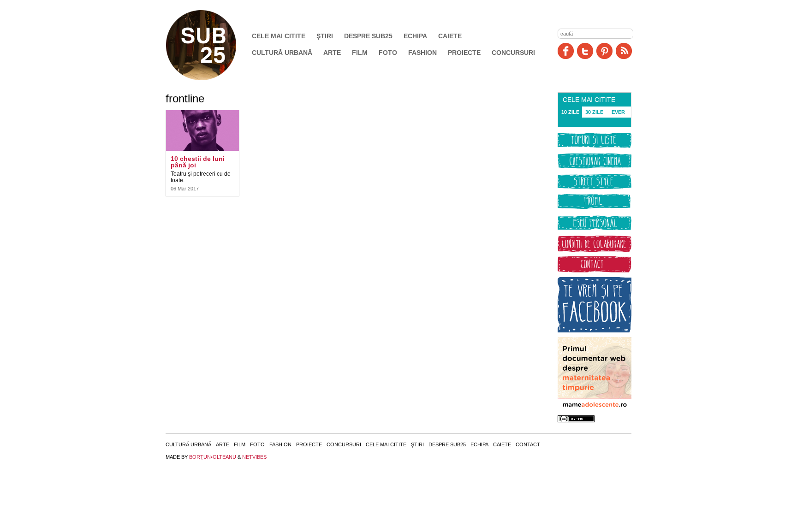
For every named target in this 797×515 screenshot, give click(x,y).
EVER (618, 112)
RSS (624, 51)
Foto (388, 52)
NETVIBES (254, 457)
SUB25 (212, 45)
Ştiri (324, 36)
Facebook (566, 51)
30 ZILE (594, 112)
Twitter (585, 51)
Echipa (415, 36)
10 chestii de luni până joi (198, 162)
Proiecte (464, 52)
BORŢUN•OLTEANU (212, 457)
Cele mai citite (278, 36)
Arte (332, 52)
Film (360, 52)
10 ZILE (570, 112)
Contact (528, 444)
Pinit (604, 51)
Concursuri (513, 52)
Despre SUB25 (368, 36)
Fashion (422, 52)
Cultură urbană (282, 52)
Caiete (450, 36)
